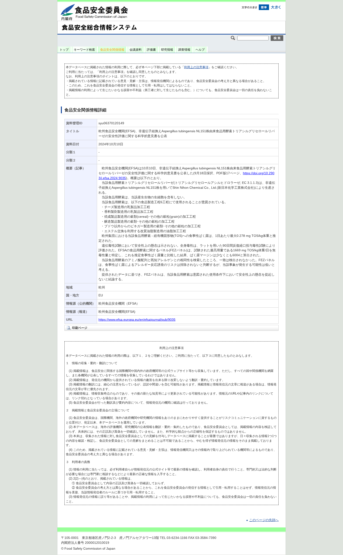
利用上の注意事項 (196, 67)
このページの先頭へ (264, 520)
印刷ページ (79, 328)
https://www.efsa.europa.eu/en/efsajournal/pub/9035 (136, 319)
